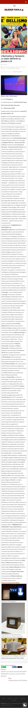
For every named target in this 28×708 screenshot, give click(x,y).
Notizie (16, 698)
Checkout (14, 700)
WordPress (21, 703)
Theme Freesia (15, 703)
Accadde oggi (22, 698)
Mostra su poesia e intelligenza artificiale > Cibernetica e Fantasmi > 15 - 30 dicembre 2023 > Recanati (13, 67)
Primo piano (9, 698)
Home (3, 698)
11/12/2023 (4, 64)
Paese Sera (3, 703)
